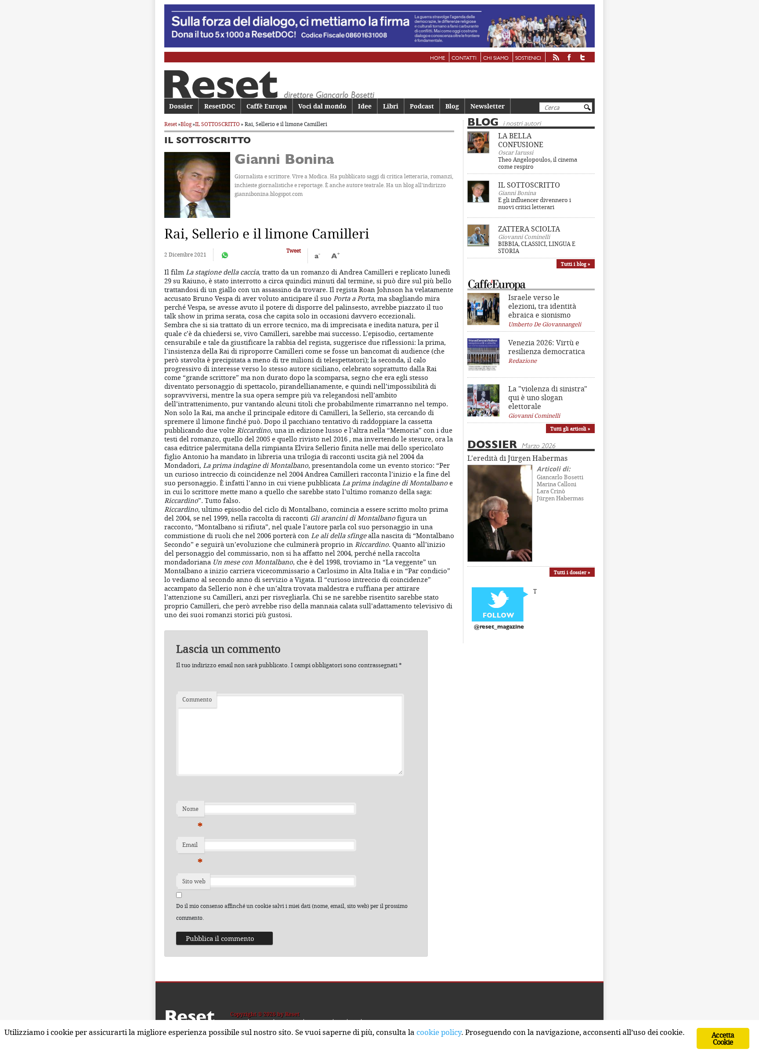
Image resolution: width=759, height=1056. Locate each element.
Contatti (464, 58)
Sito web (194, 881)
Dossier (181, 106)
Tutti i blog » (575, 263)
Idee (365, 106)
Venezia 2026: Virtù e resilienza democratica (546, 347)
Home (437, 58)
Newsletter (487, 106)
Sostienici (528, 58)
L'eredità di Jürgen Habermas (517, 458)
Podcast (422, 106)
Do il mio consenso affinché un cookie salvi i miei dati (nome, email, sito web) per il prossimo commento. (292, 911)
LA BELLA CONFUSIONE (520, 140)
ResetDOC (219, 106)
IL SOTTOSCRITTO (217, 124)
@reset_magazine (499, 627)
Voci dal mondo (322, 106)
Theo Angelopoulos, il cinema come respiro (537, 163)
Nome (192, 811)
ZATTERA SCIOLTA (529, 229)
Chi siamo (496, 58)
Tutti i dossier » (572, 572)
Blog (452, 106)
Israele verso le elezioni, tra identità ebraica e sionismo (542, 306)
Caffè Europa (266, 106)
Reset (170, 124)
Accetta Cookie (723, 1038)
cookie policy (438, 1032)
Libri (390, 106)
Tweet (293, 250)
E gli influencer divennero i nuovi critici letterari (534, 203)
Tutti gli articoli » (570, 428)
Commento (197, 699)
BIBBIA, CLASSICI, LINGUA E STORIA (536, 247)
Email (192, 847)
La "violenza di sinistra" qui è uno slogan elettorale (547, 397)
